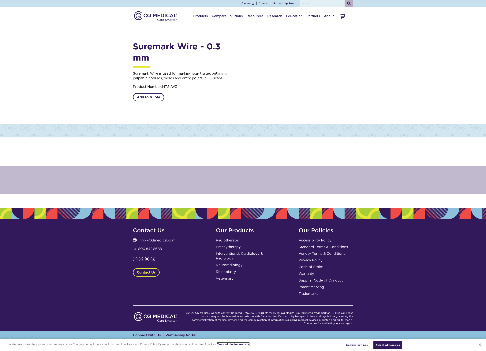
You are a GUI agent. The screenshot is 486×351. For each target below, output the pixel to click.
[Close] (480, 344)
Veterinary (225, 278)
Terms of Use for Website (233, 344)
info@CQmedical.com (157, 240)
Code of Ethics (311, 267)
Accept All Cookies (388, 345)
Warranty (306, 274)
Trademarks (308, 294)
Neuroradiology (229, 265)
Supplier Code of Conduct (321, 280)
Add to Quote (148, 97)
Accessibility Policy (315, 240)
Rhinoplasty (226, 272)
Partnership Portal (284, 3)
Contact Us (146, 272)
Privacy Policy (311, 260)
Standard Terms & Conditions (323, 247)
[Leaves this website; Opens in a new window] (135, 260)
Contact (264, 3)
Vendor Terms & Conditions (322, 254)
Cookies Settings (357, 345)
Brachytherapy (228, 247)
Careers (246, 3)
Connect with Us (147, 335)
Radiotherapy (227, 240)
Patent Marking (311, 287)
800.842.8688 (150, 249)
